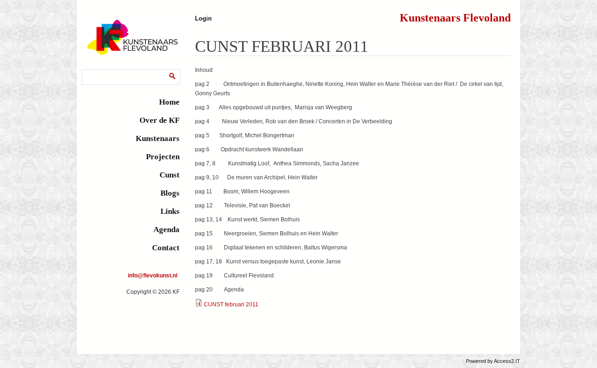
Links (170, 211)
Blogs (170, 193)
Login (203, 18)
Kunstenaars (158, 138)
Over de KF (159, 120)
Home (169, 102)
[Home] (133, 54)
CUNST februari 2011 (231, 304)
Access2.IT (507, 361)
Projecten (163, 156)
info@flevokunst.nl (152, 275)
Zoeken (93, 71)
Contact (166, 247)
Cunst (170, 174)
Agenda (166, 229)
